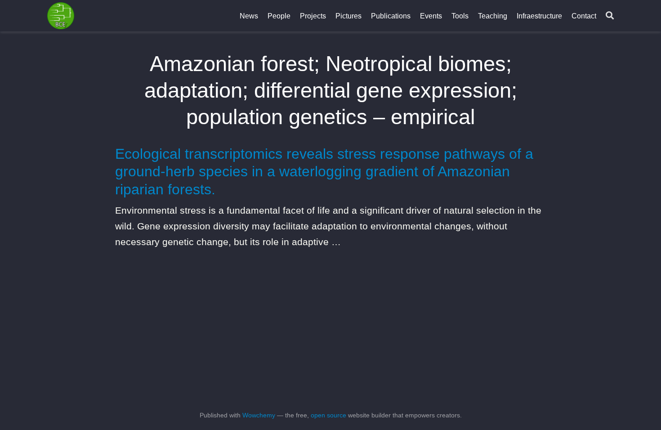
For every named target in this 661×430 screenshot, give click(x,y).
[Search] (610, 16)
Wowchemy (258, 415)
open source (328, 415)
